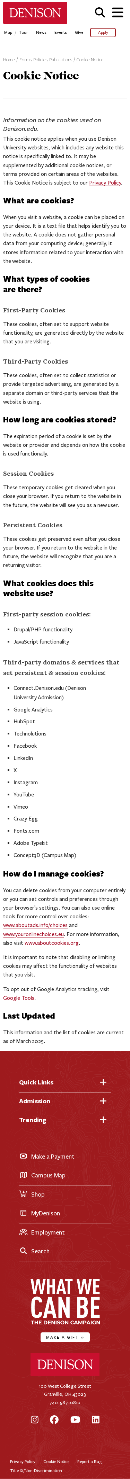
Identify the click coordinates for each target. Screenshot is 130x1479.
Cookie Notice (90, 60)
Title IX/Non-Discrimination (36, 1470)
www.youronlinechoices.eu (33, 934)
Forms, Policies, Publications (45, 60)
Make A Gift (65, 1337)
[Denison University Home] (65, 1374)
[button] (100, 12)
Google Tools (18, 998)
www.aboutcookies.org (52, 943)
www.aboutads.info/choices (35, 925)
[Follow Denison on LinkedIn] (95, 1420)
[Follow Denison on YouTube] (75, 1420)
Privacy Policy (105, 182)
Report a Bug (89, 1461)
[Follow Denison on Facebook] (54, 1420)
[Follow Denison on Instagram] (34, 1420)
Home (9, 60)
